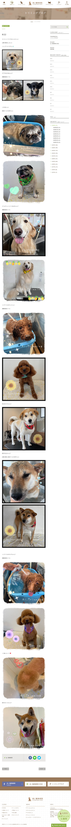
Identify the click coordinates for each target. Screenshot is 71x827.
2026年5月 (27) (56, 133)
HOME (32, 21)
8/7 (51, 103)
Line (34, 757)
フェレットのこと (31, 815)
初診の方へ (5, 812)
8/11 (51, 81)
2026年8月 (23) (56, 127)
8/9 (51, 92)
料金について (16, 810)
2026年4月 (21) (56, 135)
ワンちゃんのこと (31, 807)
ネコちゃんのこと (31, 810)
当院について (6, 810)
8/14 (51, 69)
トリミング (5, 818)
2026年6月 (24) (56, 131)
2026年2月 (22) (56, 140)
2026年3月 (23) (56, 138)
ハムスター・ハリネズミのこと (34, 817)
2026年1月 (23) (56, 142)
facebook (30, 757)
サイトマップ (16, 815)
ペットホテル (16, 807)
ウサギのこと (30, 812)
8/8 (51, 98)
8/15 (51, 64)
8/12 (51, 75)
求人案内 (15, 812)
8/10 (51, 86)
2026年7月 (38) (56, 129)
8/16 (51, 58)
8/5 (51, 109)
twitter (39, 757)
